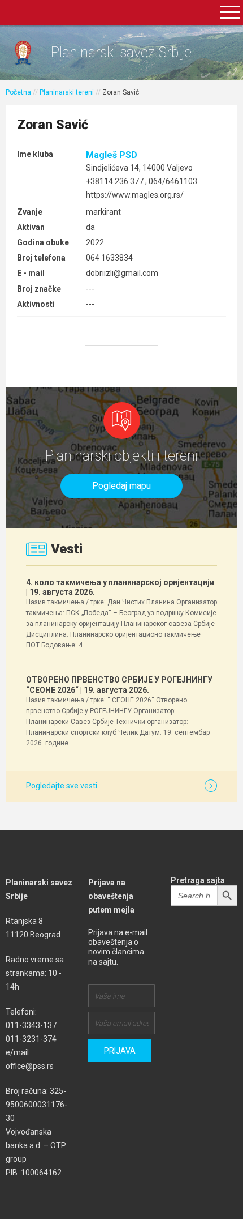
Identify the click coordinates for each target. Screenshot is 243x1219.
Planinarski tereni (67, 92)
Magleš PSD (111, 155)
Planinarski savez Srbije (121, 52)
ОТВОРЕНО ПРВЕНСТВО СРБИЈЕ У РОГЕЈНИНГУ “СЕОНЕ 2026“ (119, 684)
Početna (18, 92)
